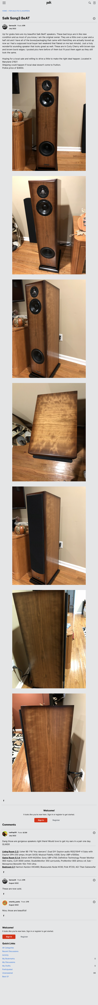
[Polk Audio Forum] (49, 3)
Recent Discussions (10, 951)
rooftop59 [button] (13, 832)
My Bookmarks (49, 958)
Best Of (5, 976)
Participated (7, 969)
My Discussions (8, 962)
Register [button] (56, 820)
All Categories (8, 948)
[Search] (89, 3)
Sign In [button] (41, 820)
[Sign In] (94, 3)
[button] (94, 18)
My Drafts (49, 966)
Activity (5, 955)
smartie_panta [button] (14, 902)
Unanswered (49, 973)
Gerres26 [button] (12, 26)
